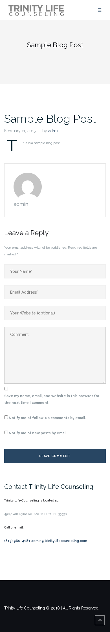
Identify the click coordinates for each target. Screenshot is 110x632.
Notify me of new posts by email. (38, 433)
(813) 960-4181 (17, 541)
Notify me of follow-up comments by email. (47, 418)
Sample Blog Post (50, 118)
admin (54, 131)
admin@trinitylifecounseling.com (59, 541)
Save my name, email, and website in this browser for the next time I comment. (51, 399)
